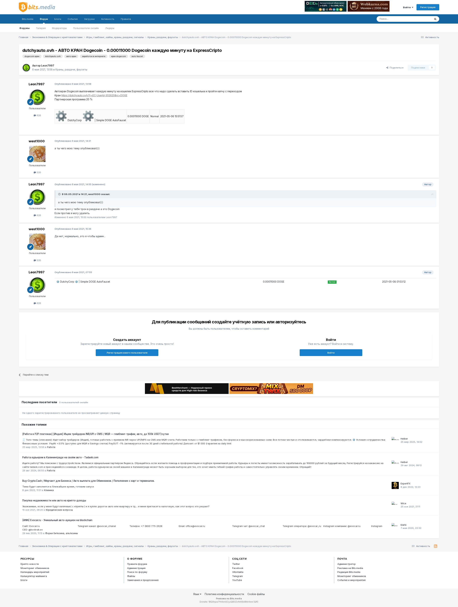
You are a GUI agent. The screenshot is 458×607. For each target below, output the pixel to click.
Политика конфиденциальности (224, 594)
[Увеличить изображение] (61, 120)
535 (38, 172)
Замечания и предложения (143, 580)
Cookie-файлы (256, 594)
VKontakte (237, 572)
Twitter (236, 563)
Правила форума (137, 563)
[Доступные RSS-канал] (435, 546)
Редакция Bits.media (348, 572)
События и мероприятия (351, 580)
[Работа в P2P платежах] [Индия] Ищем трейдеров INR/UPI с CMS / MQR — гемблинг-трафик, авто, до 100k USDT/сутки (95, 434)
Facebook (237, 568)
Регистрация (427, 7)
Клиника (49, 490)
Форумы (24, 28)
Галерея (41, 28)
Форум (44, 19)
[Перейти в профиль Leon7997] (26, 67)
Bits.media (27, 19)
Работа (51, 447)
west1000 (37, 141)
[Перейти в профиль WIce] (395, 505)
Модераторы (59, 28)
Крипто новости (30, 563)
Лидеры (109, 28)
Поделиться (395, 67)
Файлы (131, 576)
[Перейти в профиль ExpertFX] (395, 485)
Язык (196, 594)
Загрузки (89, 19)
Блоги (57, 19)
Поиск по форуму (137, 572)
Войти (407, 7)
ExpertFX (405, 483)
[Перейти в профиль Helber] (395, 440)
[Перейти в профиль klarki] (395, 526)
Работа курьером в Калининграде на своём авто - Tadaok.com (60, 457)
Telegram (237, 576)
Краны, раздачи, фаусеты (71, 69)
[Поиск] (435, 19)
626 (38, 115)
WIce (403, 503)
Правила (126, 19)
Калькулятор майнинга (34, 576)
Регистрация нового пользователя (127, 352)
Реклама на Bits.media (350, 568)
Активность (107, 19)
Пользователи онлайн (86, 28)
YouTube (237, 580)
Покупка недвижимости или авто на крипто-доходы (54, 500)
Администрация (136, 568)
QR (255, 601)
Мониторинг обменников (35, 568)
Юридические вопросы (59, 509)
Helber (404, 438)
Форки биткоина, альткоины (61, 533)
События (73, 19)
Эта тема (422, 19)
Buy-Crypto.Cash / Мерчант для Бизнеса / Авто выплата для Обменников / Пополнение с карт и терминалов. (88, 480)
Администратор (346, 563)
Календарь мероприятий (35, 572)
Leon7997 (47, 65)
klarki (403, 524)
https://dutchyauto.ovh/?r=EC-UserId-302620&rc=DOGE (94, 95)
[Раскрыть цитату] (59, 194)
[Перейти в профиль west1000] (37, 154)
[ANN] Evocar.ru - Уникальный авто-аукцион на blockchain (57, 520)
